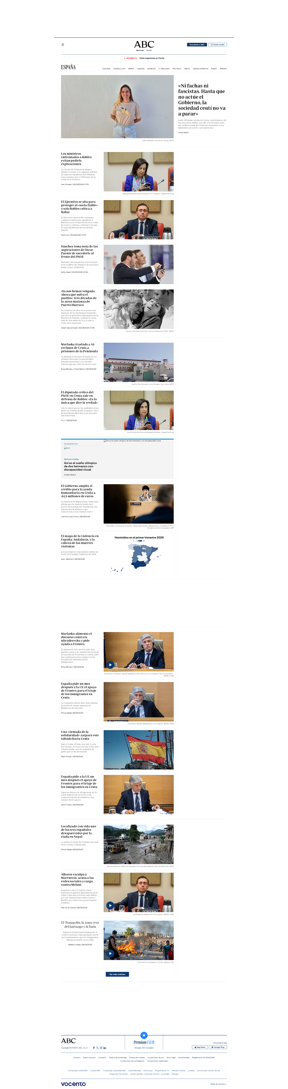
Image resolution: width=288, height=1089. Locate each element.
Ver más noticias (117, 974)
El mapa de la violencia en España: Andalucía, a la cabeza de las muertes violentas (80, 541)
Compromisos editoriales (157, 1061)
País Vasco (176, 68)
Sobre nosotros (89, 1057)
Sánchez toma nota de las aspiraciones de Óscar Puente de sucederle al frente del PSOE (79, 251)
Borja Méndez (67, 667)
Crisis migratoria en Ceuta (151, 58)
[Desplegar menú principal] (63, 44)
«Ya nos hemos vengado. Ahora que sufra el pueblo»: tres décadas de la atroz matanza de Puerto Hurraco (79, 298)
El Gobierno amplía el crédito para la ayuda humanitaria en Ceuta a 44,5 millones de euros (78, 491)
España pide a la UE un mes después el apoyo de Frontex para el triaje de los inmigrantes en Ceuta (79, 782)
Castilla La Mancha (200, 68)
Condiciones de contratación (132, 1061)
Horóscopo (147, 1070)
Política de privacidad (118, 1057)
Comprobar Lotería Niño (78, 1070)
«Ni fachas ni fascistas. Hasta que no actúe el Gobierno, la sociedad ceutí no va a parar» (202, 99)
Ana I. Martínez (67, 559)
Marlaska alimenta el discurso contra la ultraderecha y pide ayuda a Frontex (76, 639)
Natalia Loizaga (74, 944)
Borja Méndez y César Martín (73, 369)
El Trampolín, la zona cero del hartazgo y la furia (80, 924)
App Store (201, 1047)
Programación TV (162, 1070)
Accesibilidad (183, 1057)
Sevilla (149, 50)
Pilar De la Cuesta (68, 907)
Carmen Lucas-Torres (70, 516)
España (68, 67)
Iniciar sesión (218, 44)
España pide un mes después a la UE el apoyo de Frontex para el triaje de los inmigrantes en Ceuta (78, 690)
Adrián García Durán (69, 328)
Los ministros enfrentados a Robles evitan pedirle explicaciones (76, 159)
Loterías (191, 1070)
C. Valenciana (164, 68)
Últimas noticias (178, 1070)
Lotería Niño (95, 1070)
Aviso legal (171, 1057)
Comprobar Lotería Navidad (114, 1070)
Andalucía (151, 68)
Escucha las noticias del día (208, 1070)
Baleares (223, 68)
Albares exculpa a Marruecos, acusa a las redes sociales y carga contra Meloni (77, 879)
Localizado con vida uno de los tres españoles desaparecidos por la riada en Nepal (78, 831)
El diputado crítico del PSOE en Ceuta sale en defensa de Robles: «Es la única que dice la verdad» (79, 397)
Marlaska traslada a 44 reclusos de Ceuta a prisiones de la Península (79, 347)
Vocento (76, 1057)
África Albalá (66, 713)
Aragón (214, 68)
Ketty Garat (66, 272)
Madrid (131, 68)
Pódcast (175, 1074)
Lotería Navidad (134, 1070)
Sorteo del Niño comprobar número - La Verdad (149, 1074)
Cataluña (140, 68)
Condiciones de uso (156, 1057)
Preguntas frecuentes (119, 1074)
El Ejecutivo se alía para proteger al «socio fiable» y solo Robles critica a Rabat (79, 207)
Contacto (102, 1057)
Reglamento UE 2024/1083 (203, 1057)
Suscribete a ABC (197, 44)
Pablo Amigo (66, 756)
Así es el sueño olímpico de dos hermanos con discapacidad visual (80, 466)
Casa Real (106, 68)
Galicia (187, 68)
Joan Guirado (66, 184)
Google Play (219, 1047)
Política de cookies (137, 1057)
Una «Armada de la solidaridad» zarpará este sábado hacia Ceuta (80, 735)
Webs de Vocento (217, 1084)
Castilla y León (119, 68)
